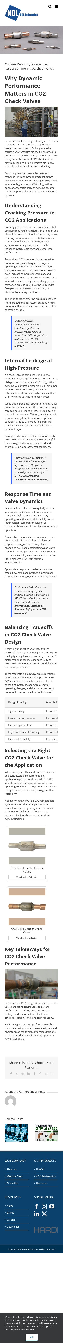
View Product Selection (26, 877)
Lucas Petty (37, 1091)
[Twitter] (44, 1213)
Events (10, 1212)
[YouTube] (51, 1206)
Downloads (13, 1226)
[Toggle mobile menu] (56, 6)
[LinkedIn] (36, 1213)
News (10, 1205)
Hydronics (41, 1183)
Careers (11, 1219)
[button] (7, 1132)
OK (31, 1337)
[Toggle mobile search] (50, 6)
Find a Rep (12, 1183)
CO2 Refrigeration (46, 1176)
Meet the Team (15, 1176)
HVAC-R (40, 1169)
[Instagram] (44, 1206)
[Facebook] (36, 1206)
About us (12, 1169)
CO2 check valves (33, 771)
